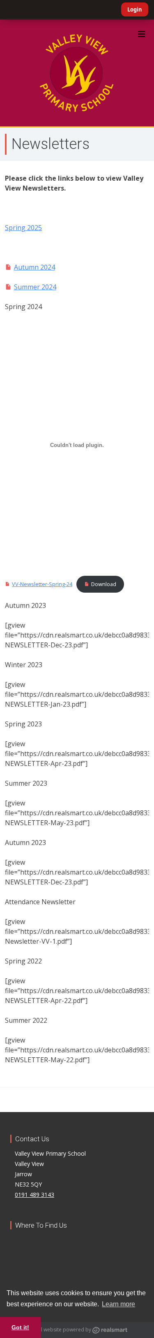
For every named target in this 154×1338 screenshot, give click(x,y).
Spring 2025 (23, 227)
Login (134, 9)
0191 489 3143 (34, 1194)
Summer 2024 (35, 286)
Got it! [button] (20, 1327)
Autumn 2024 (34, 267)
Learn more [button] (118, 1304)
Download (103, 584)
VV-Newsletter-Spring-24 (42, 584)
